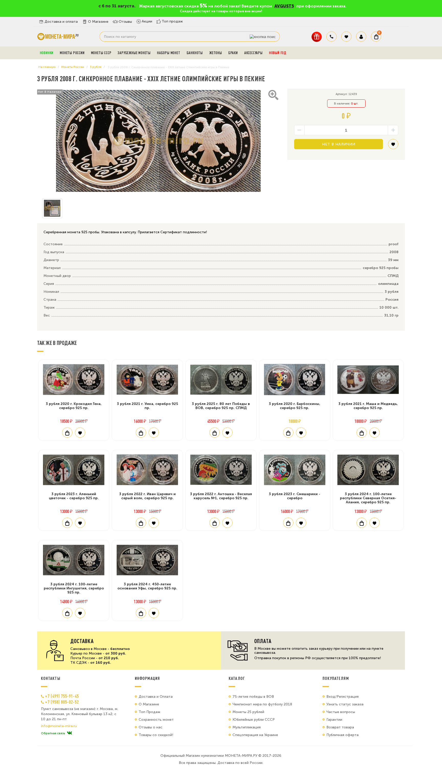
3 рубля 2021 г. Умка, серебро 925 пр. (147, 406)
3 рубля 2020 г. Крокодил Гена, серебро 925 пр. (74, 406)
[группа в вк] (69, 733)
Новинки (47, 53)
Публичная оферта (342, 735)
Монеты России (72, 53)
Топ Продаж (149, 712)
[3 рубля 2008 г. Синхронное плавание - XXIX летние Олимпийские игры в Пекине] (158, 141)
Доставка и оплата (61, 21)
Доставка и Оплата (156, 696)
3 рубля (95, 67)
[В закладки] (393, 146)
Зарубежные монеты (134, 53)
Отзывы (125, 21)
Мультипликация (247, 727)
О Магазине (98, 21)
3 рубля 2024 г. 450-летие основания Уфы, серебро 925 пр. (147, 586)
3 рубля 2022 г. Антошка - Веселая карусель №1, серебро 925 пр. (221, 496)
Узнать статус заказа (344, 704)
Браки (233, 53)
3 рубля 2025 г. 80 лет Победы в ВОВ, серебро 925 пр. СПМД (221, 406)
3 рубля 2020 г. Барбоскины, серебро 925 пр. (294, 406)
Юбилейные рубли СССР (254, 719)
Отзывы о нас (150, 727)
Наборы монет (168, 53)
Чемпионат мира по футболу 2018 (262, 704)
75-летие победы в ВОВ (253, 696)
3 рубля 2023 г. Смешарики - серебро (294, 496)
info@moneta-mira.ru (59, 726)
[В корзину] (67, 432)
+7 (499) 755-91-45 (62, 696)
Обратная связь (53, 733)
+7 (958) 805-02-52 (62, 701)
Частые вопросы (340, 712)
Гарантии (334, 719)
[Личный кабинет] (361, 36)
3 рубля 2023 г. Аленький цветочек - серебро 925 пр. (74, 496)
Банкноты (195, 53)
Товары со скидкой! (156, 735)
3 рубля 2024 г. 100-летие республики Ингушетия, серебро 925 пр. (74, 588)
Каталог (237, 678)
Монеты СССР (101, 53)
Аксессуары (253, 53)
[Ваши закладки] (346, 36)
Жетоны (215, 53)
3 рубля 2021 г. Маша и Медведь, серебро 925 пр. (368, 406)
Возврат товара (340, 727)
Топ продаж (172, 21)
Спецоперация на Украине (255, 735)
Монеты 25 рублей (248, 712)
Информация (147, 678)
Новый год (277, 53)
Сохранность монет (156, 719)
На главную (47, 67)
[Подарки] (317, 37)
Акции (147, 21)
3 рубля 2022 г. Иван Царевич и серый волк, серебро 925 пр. (147, 496)
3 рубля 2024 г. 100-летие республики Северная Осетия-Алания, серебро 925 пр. (368, 498)
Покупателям (336, 678)
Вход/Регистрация (342, 696)
